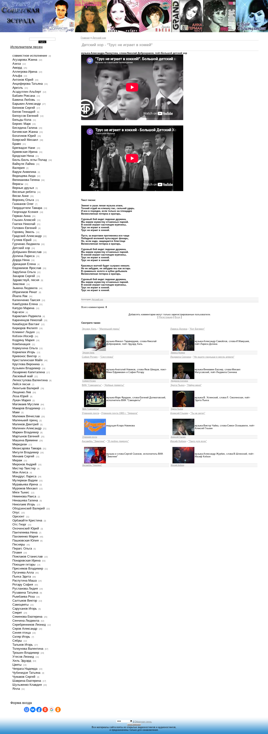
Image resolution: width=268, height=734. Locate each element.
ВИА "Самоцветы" (92, 385)
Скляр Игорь (21, 636)
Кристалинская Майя (27, 360)
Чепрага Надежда (24, 668)
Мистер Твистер (24, 468)
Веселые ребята (24, 192)
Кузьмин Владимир (26, 368)
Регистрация (166, 317)
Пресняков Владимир (27, 568)
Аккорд (17, 67)
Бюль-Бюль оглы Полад (29, 160)
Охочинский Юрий (25, 528)
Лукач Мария (21, 400)
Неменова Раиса (24, 496)
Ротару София (22, 584)
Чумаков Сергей (23, 676)
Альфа (17, 75)
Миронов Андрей (24, 464)
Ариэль (17, 87)
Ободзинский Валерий (28, 508)
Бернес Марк (21, 123)
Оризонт (18, 516)
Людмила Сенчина (180, 357)
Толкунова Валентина (27, 648)
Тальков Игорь (22, 644)
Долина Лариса (23, 256)
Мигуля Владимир (25, 452)
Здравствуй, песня (25, 280)
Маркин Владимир (25, 432)
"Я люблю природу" (118, 441)
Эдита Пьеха (177, 385)
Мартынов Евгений (25, 436)
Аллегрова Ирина (24, 71)
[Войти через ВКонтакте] (33, 709)
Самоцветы (20, 604)
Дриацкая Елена (24, 264)
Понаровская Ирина (26, 560)
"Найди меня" (194, 385)
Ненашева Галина (25, 500)
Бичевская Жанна (25, 132)
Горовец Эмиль (23, 232)
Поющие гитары (23, 564)
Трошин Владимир (25, 652)
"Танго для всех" (197, 441)
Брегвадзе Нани (23, 148)
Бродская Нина (23, 156)
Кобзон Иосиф (22, 336)
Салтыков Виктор (24, 600)
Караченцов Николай (27, 320)
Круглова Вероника (26, 364)
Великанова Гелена (26, 180)
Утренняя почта (90, 413)
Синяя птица (21, 632)
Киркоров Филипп (25, 328)
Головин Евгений (24, 228)
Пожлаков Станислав (27, 556)
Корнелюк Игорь (23, 352)
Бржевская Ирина (24, 152)
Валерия (18, 168)
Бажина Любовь (23, 99)
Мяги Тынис (20, 492)
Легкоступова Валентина (30, 380)
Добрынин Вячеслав (27, 252)
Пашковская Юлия (25, 540)
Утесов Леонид (23, 656)
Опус (16, 512)
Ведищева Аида (23, 176)
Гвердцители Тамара (27, 208)
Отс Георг (19, 524)
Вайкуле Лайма (23, 164)
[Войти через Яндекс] (45, 709)
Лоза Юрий (20, 396)
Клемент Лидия (23, 332)
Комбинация (21, 344)
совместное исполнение (29, 55)
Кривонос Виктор (24, 356)
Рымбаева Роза (23, 596)
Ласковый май (22, 376)
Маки (16, 412)
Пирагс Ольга (22, 548)
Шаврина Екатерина (26, 680)
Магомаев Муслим (25, 404)
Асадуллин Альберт (26, 91)
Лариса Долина (178, 328)
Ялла (16, 688)
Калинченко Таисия (26, 300)
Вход (177, 317)
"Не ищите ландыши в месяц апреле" (213, 357)
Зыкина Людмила (24, 288)
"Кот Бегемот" (197, 328)
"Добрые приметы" (114, 385)
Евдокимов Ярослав (26, 268)
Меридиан (19, 444)
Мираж (17, 460)
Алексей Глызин (179, 413)
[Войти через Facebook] (39, 709)
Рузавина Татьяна (25, 592)
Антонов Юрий (22, 79)
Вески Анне (20, 196)
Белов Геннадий (23, 111)
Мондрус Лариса (24, 476)
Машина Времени (25, 440)
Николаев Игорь (23, 504)
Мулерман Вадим (25, 480)
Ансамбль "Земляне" (93, 441)
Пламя (17, 552)
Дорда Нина (21, 260)
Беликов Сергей (23, 107)
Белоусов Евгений (25, 115)
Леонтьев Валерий (25, 388)
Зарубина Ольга (24, 272)
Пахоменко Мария (25, 536)
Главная (85, 37)
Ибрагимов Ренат (24, 292)
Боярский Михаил (25, 140)
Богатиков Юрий (24, 136)
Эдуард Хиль (89, 328)
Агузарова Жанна (24, 59)
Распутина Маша (24, 580)
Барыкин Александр (26, 103)
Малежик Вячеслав (26, 416)
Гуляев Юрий (22, 240)
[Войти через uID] (26, 709)
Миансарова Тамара (26, 448)
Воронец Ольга (23, 200)
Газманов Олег (23, 204)
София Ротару (90, 357)
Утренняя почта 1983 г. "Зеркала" (119, 413)
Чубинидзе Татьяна (26, 672)
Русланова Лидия (25, 588)
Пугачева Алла (23, 572)
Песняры (18, 544)
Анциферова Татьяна (27, 83)
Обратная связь (143, 721)
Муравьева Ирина (25, 484)
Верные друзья (23, 188)
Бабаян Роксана (23, 95)
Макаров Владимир (26, 408)
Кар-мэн (18, 312)
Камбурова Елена (25, 304)
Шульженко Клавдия (27, 684)
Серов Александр (24, 628)
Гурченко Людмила (26, 244)
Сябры (17, 640)
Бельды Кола (21, 119)
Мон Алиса (20, 472)
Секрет (17, 612)
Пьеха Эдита (21, 576)
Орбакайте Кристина (27, 520)
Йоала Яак (19, 296)
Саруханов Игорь (24, 608)
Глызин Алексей (24, 220)
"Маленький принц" (109, 328)
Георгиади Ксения (25, 212)
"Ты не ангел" (197, 413)
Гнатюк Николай (23, 224)
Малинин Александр (26, 428)
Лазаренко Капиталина (28, 372)
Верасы (17, 184)
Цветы (17, 664)
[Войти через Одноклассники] (58, 709)
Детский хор (21, 248)
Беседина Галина (24, 127)
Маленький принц (25, 420)
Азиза (16, 63)
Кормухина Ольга (25, 348)
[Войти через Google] (52, 710)
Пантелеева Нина (24, 532)
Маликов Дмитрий (25, 424)
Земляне (18, 284)
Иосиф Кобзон (178, 441)
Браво (16, 144)
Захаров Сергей (23, 276)
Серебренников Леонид (29, 624)
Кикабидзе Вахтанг (26, 324)
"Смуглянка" (107, 357)
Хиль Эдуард (21, 660)
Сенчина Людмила (25, 620)
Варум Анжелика (24, 172)
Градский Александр (27, 236)
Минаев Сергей (23, 456)
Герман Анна (21, 216)
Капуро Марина (23, 308)
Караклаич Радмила (26, 316)
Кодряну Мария (23, 340)
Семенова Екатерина (27, 616)
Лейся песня (21, 384)
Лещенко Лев (21, 392)
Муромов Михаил (25, 488)
